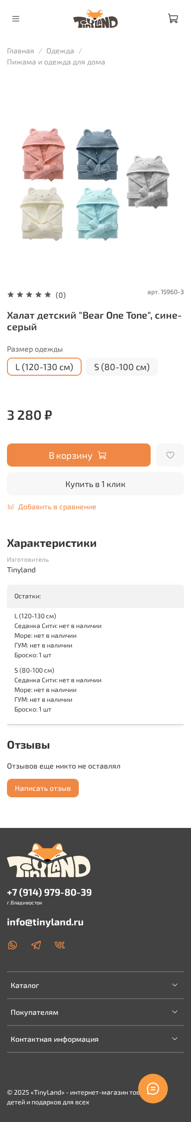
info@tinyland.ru (45, 921)
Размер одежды (35, 348)
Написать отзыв (43, 787)
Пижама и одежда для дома (56, 61)
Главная (20, 50)
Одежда (60, 50)
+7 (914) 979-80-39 (49, 892)
